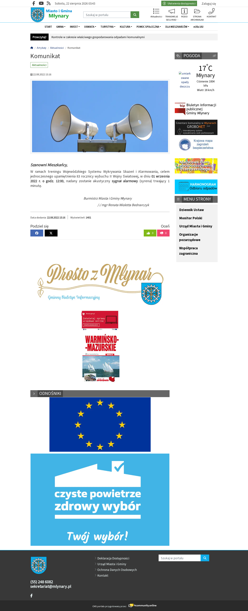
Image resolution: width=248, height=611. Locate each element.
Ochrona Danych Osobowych (117, 570)
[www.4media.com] (141, 606)
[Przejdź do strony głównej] (51, 14)
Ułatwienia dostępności (182, 3)
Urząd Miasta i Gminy (195, 226)
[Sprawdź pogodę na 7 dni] (185, 80)
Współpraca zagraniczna (188, 251)
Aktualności (39, 65)
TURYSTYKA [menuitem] (107, 26)
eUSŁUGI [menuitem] (198, 26)
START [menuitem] (48, 26)
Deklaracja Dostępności (113, 558)
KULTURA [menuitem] (125, 26)
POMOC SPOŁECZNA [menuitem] (147, 26)
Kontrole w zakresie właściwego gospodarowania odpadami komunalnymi (98, 37)
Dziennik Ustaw (191, 210)
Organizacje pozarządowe (189, 237)
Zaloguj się (209, 3)
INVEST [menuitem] (74, 26)
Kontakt (102, 575)
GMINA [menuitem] (60, 26)
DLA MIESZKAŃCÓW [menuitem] (176, 26)
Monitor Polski (190, 218)
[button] (214, 55)
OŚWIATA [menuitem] (89, 26)
